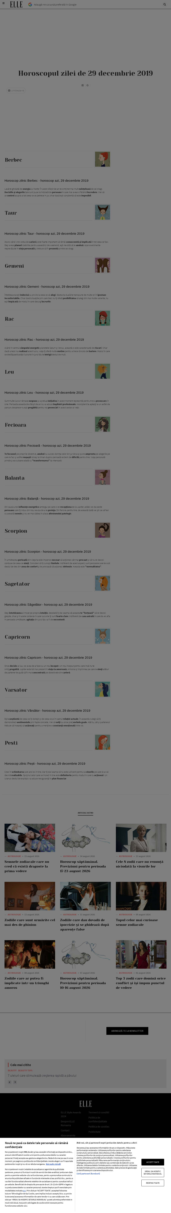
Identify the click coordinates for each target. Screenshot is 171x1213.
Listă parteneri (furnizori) (88, 1173)
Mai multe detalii (53, 1164)
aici (24, 1190)
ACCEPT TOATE (152, 1162)
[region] (85, 1175)
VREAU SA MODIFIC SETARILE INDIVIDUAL (153, 1172)
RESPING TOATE (153, 1183)
